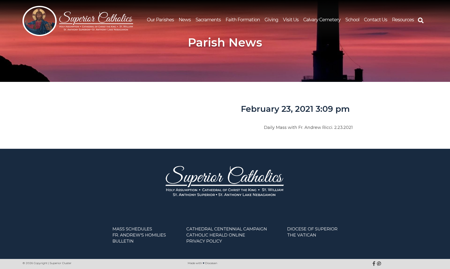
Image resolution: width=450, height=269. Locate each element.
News (185, 19)
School (352, 19)
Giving (271, 19)
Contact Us (375, 19)
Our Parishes (160, 19)
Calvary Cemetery (322, 19)
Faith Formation (242, 19)
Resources (403, 19)
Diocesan (211, 263)
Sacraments (208, 19)
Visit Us (291, 19)
